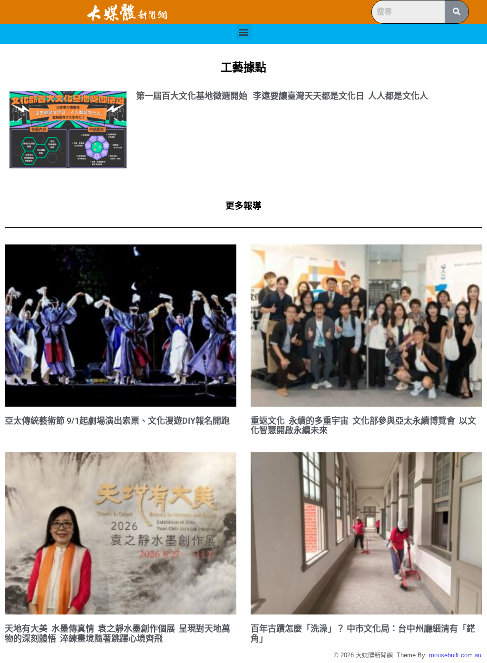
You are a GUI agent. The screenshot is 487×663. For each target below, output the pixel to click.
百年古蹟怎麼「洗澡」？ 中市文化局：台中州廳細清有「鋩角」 (363, 634)
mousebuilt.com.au (455, 655)
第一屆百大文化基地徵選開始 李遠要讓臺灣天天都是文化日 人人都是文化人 (282, 96)
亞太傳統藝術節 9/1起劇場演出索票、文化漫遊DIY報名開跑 (117, 421)
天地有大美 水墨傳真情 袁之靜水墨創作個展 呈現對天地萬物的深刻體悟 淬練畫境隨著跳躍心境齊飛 (117, 634)
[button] (244, 31)
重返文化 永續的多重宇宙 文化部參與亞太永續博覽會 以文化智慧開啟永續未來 (363, 426)
